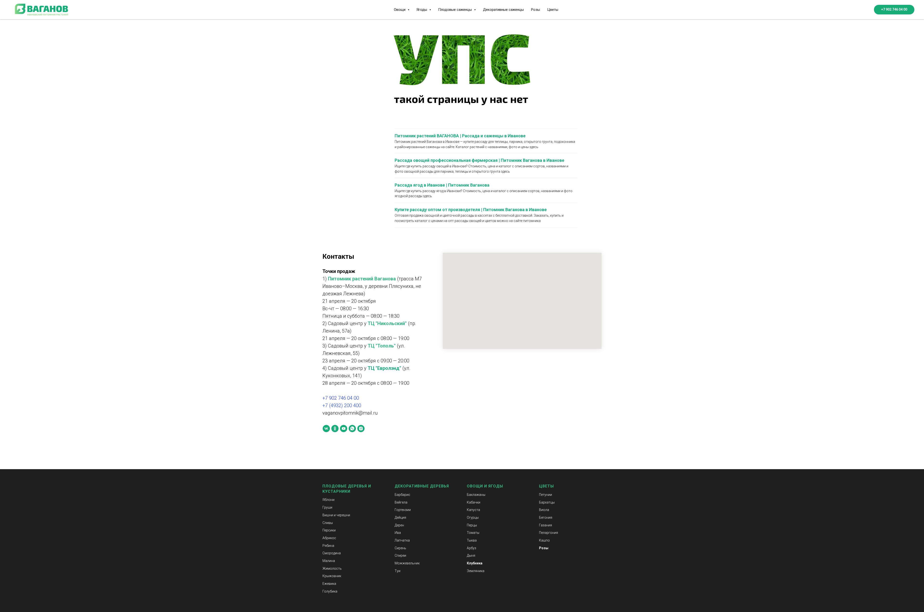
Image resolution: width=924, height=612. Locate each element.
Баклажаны (476, 495)
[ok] (335, 428)
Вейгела (401, 502)
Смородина (331, 553)
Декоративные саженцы (503, 9)
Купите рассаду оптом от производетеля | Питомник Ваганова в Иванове (471, 209)
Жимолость (332, 568)
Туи (397, 571)
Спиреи (400, 555)
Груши (327, 507)
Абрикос (329, 538)
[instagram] (361, 428)
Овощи (475, 486)
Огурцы (473, 517)
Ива (398, 533)
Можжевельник (407, 563)
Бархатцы (547, 502)
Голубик (328, 591)
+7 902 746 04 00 (340, 398)
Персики (329, 530)
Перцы (472, 525)
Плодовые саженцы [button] (455, 9)
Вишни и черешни (336, 515)
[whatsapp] (352, 428)
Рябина (328, 546)
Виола (544, 510)
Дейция (400, 517)
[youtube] (343, 428)
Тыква (472, 540)
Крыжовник (331, 576)
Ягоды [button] (422, 9)
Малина (328, 561)
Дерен (399, 525)
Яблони (328, 500)
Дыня (471, 555)
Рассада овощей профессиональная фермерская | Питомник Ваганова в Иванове (479, 160)
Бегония (545, 517)
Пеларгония (548, 533)
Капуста (473, 510)
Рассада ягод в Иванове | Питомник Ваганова (442, 185)
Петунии (545, 495)
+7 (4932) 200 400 (341, 405)
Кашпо (544, 540)
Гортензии (403, 510)
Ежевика (329, 584)
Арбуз (471, 548)
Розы (535, 9)
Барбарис (402, 495)
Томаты (473, 533)
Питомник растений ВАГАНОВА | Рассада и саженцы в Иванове (460, 135)
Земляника (475, 571)
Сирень (400, 548)
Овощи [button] (400, 9)
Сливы (327, 523)
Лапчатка (402, 540)
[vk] (326, 428)
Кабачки (473, 502)
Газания (545, 525)
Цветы (552, 9)
